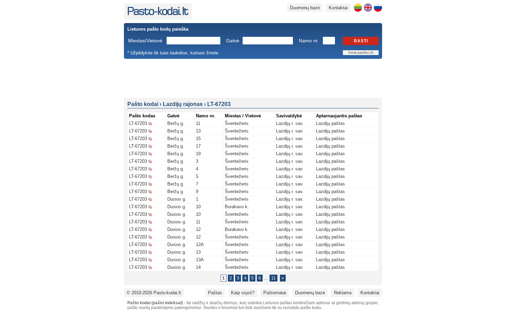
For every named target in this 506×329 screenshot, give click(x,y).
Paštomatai (274, 292)
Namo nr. (309, 40)
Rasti (361, 41)
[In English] (368, 7)
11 (198, 123)
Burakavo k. (237, 206)
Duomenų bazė (305, 7)
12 (198, 229)
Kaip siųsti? (242, 292)
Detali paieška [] (360, 52)
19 (198, 153)
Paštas (215, 292)
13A (200, 259)
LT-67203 (138, 123)
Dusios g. (176, 199)
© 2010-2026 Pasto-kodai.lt (154, 292)
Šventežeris (237, 123)
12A (200, 244)
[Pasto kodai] (157, 13)
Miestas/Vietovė (145, 40)
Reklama (342, 292)
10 (198, 206)
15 (198, 138)
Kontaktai (338, 7)
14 (198, 267)
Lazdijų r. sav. (290, 123)
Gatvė (232, 40)
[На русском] (378, 7)
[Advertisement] (253, 77)
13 (198, 131)
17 (198, 146)
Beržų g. (175, 123)
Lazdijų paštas (330, 123)
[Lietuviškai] (358, 7)
